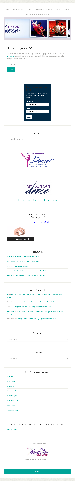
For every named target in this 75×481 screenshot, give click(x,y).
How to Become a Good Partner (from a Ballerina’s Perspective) (39, 302)
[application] (20, 233)
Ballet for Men (11, 381)
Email (28, 108)
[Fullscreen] (32, 239)
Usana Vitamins (12, 429)
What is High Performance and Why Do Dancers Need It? (26, 276)
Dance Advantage (12, 391)
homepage (10, 56)
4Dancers (10, 376)
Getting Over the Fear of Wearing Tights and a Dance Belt (32, 307)
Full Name (29, 101)
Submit (29, 117)
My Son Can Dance (37, 28)
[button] (20, 233)
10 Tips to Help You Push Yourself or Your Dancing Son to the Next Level (31, 271)
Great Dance (11, 405)
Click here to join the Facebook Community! (37, 200)
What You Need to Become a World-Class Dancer (23, 256)
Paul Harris (10, 312)
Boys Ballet (10, 386)
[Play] (9, 239)
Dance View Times (13, 400)
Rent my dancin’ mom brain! (37, 222)
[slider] (19, 239)
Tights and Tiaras (12, 410)
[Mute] (28, 239)
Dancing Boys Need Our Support (17, 266)
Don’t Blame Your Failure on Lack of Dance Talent (23, 261)
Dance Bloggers (12, 396)
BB (8, 295)
